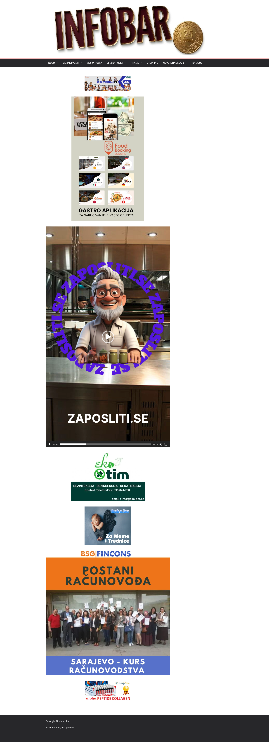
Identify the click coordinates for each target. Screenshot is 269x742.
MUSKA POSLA (94, 62)
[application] (108, 336)
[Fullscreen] (166, 444)
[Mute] (161, 444)
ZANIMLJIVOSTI (71, 62)
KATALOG (197, 62)
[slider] (105, 444)
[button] (56, 63)
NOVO (51, 62)
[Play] (49, 444)
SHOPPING (152, 62)
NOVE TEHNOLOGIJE (173, 62)
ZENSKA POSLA (115, 62)
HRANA (135, 62)
